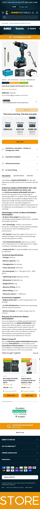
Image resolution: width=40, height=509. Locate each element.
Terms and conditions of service (14, 487)
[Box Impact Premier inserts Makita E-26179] (11, 366)
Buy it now (20, 142)
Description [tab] (6, 176)
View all (35, 353)
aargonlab (12, 484)
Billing (12, 95)
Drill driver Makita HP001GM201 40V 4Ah (20, 23)
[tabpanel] (20, 265)
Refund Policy (28, 487)
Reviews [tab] (30, 176)
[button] (37, 13)
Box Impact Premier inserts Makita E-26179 (10, 381)
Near (3, 487)
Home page (5, 23)
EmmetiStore (9, 483)
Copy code (24, 7)
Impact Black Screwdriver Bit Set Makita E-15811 (28, 381)
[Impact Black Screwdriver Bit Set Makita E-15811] (29, 366)
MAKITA (4, 80)
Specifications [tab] (18, 176)
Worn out (27, 110)
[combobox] (20, 17)
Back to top (20, 432)
